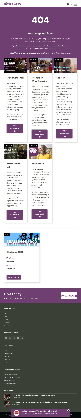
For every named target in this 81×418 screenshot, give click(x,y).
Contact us (7, 359)
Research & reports (10, 384)
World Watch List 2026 (10, 374)
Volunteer (7, 323)
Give (5, 316)
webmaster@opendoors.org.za (58, 53)
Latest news (7, 356)
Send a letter (8, 326)
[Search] (68, 4)
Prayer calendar (8, 353)
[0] (72, 4)
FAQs (5, 350)
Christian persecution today (12, 377)
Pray (5, 313)
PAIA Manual (71, 415)
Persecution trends (10, 380)
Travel (6, 319)
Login (5, 363)
